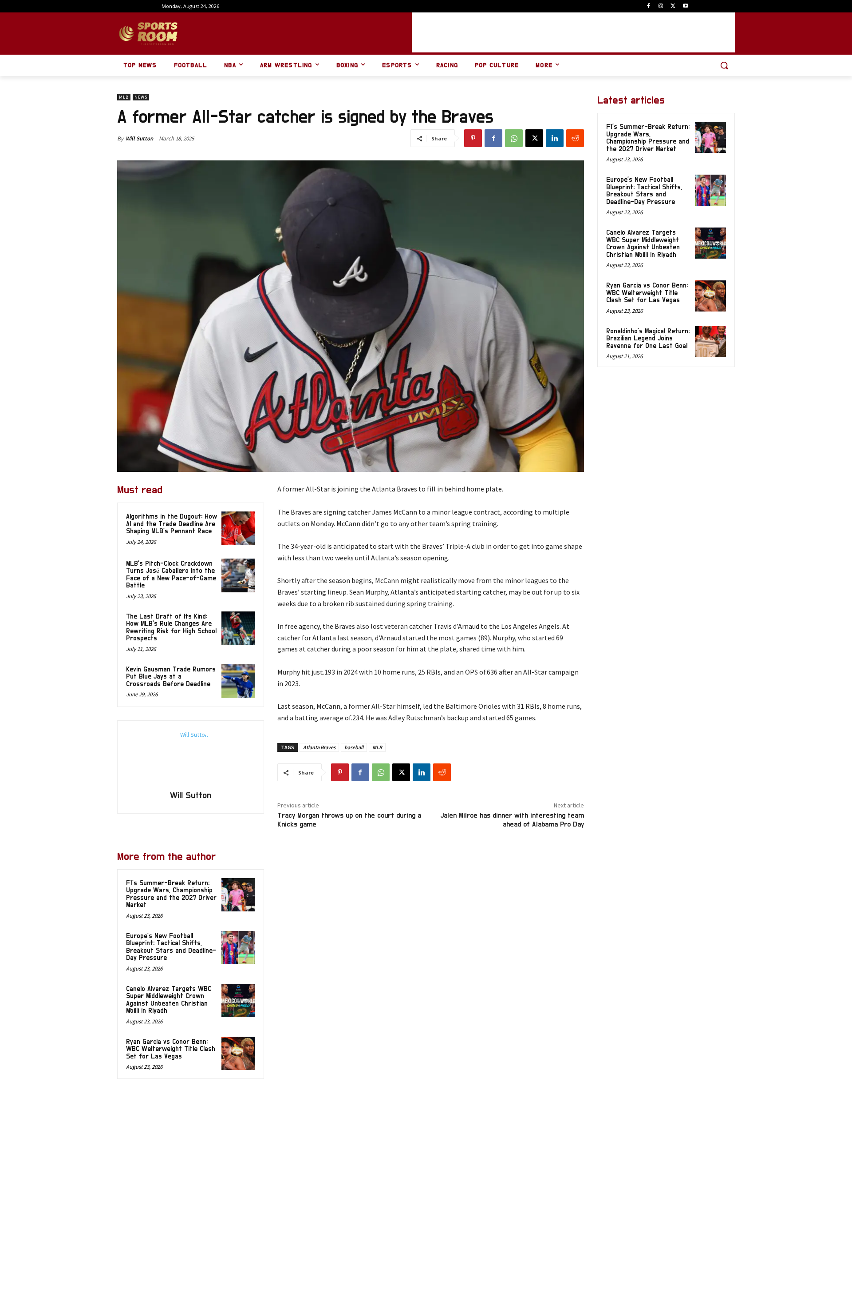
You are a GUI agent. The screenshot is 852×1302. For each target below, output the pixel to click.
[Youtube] (685, 6)
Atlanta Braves (319, 747)
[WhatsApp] (514, 138)
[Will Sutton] (190, 756)
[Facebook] (648, 6)
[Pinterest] (473, 138)
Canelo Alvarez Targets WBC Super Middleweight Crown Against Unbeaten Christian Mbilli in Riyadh (643, 243)
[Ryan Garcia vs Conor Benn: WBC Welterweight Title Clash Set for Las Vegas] (238, 1053)
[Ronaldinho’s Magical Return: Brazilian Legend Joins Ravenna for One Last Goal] (710, 341)
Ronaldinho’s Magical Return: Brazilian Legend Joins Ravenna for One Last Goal (648, 338)
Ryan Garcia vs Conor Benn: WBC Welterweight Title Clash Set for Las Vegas (170, 1049)
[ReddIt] (575, 138)
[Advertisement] (573, 32)
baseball (353, 747)
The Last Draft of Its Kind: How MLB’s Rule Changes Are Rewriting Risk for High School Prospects (171, 627)
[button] (724, 65)
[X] (673, 6)
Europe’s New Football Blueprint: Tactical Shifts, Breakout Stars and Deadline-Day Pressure (644, 190)
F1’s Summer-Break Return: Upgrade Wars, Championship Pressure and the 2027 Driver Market (648, 138)
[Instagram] (661, 6)
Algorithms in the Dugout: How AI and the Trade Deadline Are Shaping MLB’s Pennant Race (171, 524)
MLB (124, 97)
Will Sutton (139, 138)
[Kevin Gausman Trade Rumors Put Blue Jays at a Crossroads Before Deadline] (238, 681)
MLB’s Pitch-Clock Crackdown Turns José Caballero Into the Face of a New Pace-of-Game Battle (171, 574)
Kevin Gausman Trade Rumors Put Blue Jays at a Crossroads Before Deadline (171, 676)
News (140, 97)
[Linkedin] (555, 138)
